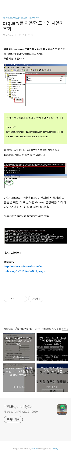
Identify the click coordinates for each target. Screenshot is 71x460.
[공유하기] (18, 299)
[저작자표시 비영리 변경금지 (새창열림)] (48, 298)
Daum (34, 448)
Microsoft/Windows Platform (21, 18)
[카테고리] (4, 4)
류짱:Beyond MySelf (18, 407)
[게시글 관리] (22, 299)
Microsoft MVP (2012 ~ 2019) (21, 411)
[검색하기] (66, 4)
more (65, 328)
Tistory (54, 448)
